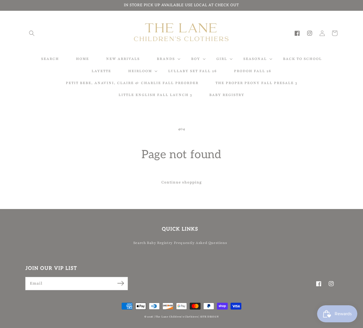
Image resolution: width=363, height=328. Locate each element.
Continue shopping (181, 182)
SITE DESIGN (209, 316)
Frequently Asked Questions (200, 243)
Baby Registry (160, 243)
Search (139, 243)
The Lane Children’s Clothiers (176, 316)
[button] (32, 33)
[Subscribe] (120, 283)
